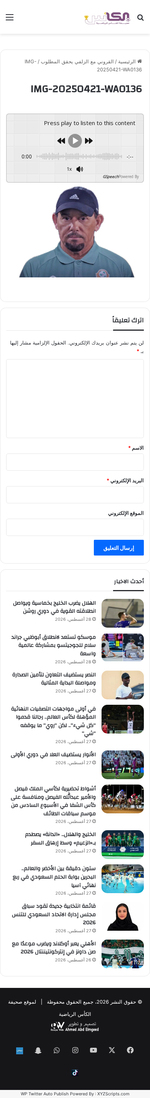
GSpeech (110, 176)
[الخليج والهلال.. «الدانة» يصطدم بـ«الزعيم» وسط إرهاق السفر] (123, 844)
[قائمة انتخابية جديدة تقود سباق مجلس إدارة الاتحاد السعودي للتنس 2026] (123, 916)
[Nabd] (19, 1051)
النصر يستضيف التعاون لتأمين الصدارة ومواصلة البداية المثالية (54, 679)
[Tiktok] (75, 1073)
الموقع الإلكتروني (126, 513)
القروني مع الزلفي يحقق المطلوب (77, 61)
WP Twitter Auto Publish (45, 1093)
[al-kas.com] (107, 16)
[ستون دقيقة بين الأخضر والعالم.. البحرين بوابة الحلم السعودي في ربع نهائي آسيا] (123, 878)
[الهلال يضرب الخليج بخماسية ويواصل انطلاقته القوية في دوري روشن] (123, 613)
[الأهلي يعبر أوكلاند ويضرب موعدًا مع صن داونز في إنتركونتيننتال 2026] (123, 954)
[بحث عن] (140, 19)
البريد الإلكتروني (125, 480)
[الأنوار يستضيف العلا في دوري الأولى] (123, 764)
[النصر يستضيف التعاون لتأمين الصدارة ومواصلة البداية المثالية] (123, 685)
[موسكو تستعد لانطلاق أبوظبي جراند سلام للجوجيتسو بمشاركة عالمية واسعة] (123, 647)
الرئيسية (127, 61)
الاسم (136, 448)
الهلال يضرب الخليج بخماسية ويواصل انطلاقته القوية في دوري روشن (54, 607)
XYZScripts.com (113, 1093)
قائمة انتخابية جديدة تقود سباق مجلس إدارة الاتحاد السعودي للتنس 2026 (54, 914)
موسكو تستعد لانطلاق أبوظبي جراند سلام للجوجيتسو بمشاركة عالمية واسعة (54, 645)
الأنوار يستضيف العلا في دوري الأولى (53, 755)
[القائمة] (9, 19)
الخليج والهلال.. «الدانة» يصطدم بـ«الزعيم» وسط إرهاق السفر (60, 838)
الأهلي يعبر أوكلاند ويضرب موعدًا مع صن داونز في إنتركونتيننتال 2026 (54, 948)
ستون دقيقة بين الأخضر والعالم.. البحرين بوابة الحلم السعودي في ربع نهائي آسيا (54, 877)
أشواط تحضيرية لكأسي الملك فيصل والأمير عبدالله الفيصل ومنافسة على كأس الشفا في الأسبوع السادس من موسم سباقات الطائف (53, 801)
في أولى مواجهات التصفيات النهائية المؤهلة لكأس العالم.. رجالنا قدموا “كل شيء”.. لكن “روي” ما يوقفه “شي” (53, 721)
